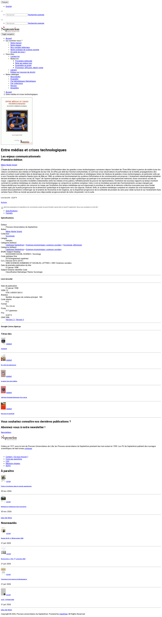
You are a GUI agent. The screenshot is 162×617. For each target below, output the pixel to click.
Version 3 (20, 320)
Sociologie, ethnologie (72, 245)
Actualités (14, 88)
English (9, 6)
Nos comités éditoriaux (20, 47)
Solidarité (4, 349)
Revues (13, 86)
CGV (7, 461)
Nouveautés (15, 77)
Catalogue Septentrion (15, 245)
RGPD (8, 466)
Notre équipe (15, 45)
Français (5, 2)
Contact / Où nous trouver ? (17, 457)
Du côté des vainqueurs (8, 365)
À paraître (14, 79)
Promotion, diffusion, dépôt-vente (29, 68)
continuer (28, 448)
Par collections (16, 83)
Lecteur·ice (15, 56)
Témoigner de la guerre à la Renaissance (14, 579)
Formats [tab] (9, 213)
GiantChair (63, 614)
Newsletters (6, 432)
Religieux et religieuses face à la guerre (13, 506)
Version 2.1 (10, 320)
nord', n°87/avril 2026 (7, 599)
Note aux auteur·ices (23, 63)
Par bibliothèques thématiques (23, 81)
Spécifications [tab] (12, 211)
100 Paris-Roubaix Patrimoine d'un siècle (14, 397)
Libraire (13, 70)
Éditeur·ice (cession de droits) (22, 72)
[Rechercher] (2, 11)
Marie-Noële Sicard (9, 165)
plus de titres (6, 518)
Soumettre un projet (23, 65)
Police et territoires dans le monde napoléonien (16, 486)
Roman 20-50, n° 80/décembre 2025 (12, 538)
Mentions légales (13, 463)
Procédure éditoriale (23, 61)
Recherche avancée (36, 15)
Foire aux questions (14, 459)
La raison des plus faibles (9, 381)
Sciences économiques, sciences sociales (43, 245)
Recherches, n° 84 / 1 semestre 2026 (13, 559)
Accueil (9, 38)
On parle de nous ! (17, 52)
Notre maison (16, 43)
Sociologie (10, 236)
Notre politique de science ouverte (24, 50)
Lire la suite (89, 192)
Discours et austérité (7, 413)
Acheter (4, 202)
